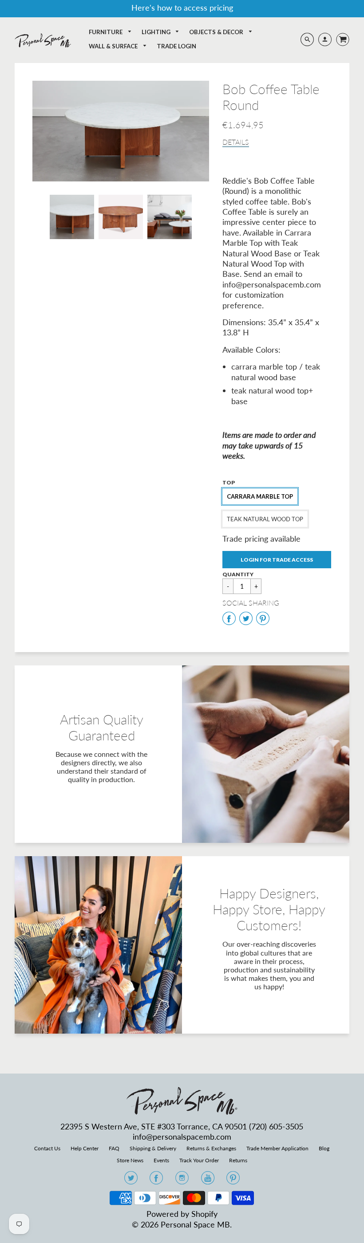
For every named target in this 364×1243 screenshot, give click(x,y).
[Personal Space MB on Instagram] (182, 1180)
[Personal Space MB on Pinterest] (233, 1180)
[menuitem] (110, 32)
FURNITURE (106, 31)
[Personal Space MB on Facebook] (156, 1180)
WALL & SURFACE (114, 46)
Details (235, 142)
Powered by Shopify (182, 1214)
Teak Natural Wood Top (265, 519)
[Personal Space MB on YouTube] (207, 1180)
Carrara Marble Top (260, 496)
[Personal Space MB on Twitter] (131, 1180)
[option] (121, 131)
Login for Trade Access (277, 559)
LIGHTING (157, 31)
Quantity (237, 574)
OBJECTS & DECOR (217, 31)
